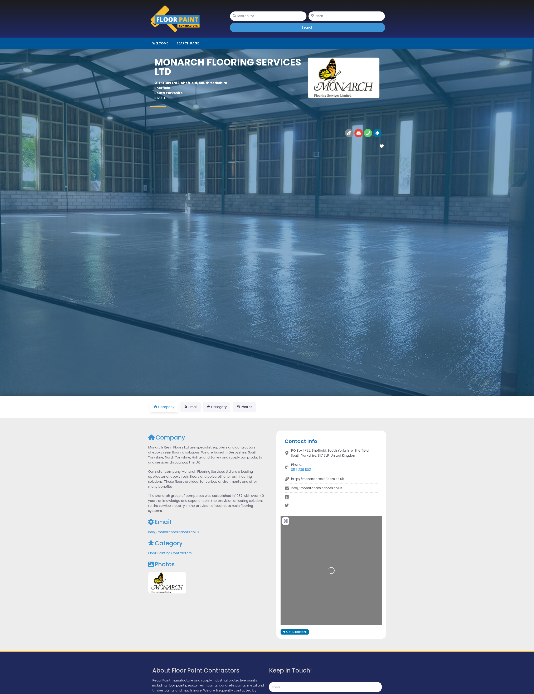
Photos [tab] (246, 406)
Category (169, 543)
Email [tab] (192, 406)
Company (170, 437)
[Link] (349, 133)
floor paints (177, 685)
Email (163, 522)
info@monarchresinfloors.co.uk (173, 532)
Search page (187, 43)
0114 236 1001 (301, 469)
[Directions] (377, 133)
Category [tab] (219, 406)
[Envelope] (358, 133)
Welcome (160, 43)
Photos (165, 564)
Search (313, 27)
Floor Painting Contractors (170, 553)
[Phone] (368, 133)
